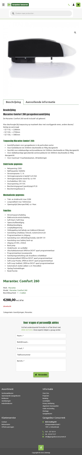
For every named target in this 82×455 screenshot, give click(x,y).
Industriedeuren (7, 403)
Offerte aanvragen (8, 427)
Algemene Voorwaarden (51, 406)
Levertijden (46, 401)
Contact (4, 422)
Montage (46, 411)
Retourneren (6, 424)
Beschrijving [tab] (13, 102)
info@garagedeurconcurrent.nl (55, 437)
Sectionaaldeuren (7, 393)
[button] (75, 32)
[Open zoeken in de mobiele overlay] (41, 13)
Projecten (46, 396)
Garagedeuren (47, 413)
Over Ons (46, 393)
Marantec (28, 312)
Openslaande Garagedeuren (11, 396)
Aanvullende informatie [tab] (40, 102)
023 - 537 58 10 (50, 432)
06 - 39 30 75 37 (50, 434)
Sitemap (47, 453)
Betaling (45, 398)
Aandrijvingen (18, 312)
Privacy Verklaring (48, 403)
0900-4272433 (27, 330)
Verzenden (42, 375)
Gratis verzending (48, 408)
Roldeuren (5, 398)
